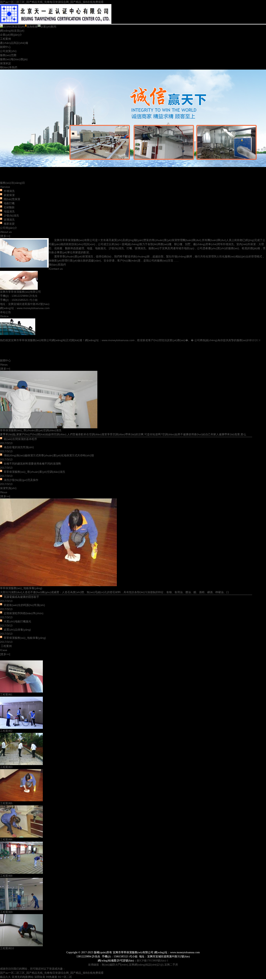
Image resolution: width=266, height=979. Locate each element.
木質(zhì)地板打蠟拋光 (17, 621)
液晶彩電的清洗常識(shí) (19, 447)
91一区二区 (65, 976)
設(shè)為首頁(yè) (14, 26)
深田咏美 (39, 976)
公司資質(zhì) (8, 51)
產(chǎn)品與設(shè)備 (14, 42)
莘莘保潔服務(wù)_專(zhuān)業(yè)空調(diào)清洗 (30, 430)
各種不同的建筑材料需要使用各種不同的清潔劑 (32, 463)
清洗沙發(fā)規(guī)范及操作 (21, 480)
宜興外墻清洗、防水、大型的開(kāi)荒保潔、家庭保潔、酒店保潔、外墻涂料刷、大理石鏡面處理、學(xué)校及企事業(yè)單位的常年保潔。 (133, 125)
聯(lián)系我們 (8, 67)
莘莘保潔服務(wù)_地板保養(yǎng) (21, 588)
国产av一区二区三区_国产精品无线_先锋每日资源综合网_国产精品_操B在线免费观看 (52, 2)
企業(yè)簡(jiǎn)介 (11, 34)
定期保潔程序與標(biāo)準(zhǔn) (23, 613)
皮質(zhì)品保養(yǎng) (17, 629)
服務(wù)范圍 (8, 55)
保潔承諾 (5, 63)
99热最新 (51, 976)
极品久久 (5, 976)
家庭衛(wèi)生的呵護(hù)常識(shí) (24, 605)
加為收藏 (32, 26)
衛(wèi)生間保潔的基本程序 (20, 439)
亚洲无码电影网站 (22, 976)
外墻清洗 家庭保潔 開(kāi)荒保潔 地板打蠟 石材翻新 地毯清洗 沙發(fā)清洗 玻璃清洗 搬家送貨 (12, 207)
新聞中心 (5, 47)
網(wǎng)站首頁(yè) (12, 30)
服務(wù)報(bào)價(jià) (14, 59)
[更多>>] (5, 236)
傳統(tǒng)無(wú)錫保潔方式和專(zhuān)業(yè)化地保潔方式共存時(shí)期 (49, 455)
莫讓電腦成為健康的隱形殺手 (21, 596)
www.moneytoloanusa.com (33, 308)
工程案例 (5, 38)
